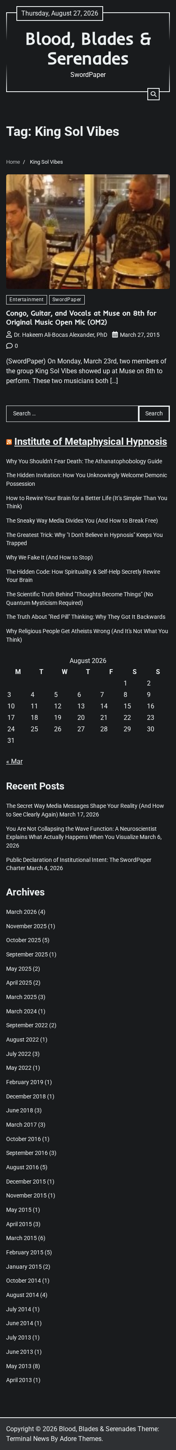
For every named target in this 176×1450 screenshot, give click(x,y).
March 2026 (21, 912)
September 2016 (27, 1153)
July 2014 (18, 1309)
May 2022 (19, 1067)
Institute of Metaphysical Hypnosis (90, 441)
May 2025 (19, 968)
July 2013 (18, 1337)
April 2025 (19, 982)
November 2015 (26, 1195)
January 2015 (24, 1266)
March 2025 (21, 997)
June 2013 (19, 1352)
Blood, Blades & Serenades (88, 48)
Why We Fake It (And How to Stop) (49, 557)
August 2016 (22, 1167)
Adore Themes (81, 1439)
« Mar (14, 761)
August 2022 (22, 1039)
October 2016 (23, 1139)
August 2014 (22, 1295)
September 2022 (27, 1025)
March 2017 (21, 1124)
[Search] (153, 94)
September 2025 (27, 954)
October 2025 (23, 940)
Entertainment (26, 299)
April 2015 (19, 1224)
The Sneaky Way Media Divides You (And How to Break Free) (82, 520)
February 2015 (24, 1252)
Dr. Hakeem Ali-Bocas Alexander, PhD (60, 334)
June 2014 (19, 1323)
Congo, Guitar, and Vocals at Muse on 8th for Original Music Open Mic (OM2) (81, 317)
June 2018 (19, 1110)
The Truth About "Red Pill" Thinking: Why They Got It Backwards (85, 616)
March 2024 (21, 1011)
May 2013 (19, 1366)
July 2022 (18, 1054)
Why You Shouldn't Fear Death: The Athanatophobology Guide (84, 461)
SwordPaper (66, 299)
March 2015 (21, 1238)
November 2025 (26, 926)
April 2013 (19, 1380)
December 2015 (26, 1181)
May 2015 (19, 1209)
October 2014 (23, 1280)
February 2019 (24, 1082)
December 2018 (26, 1096)
